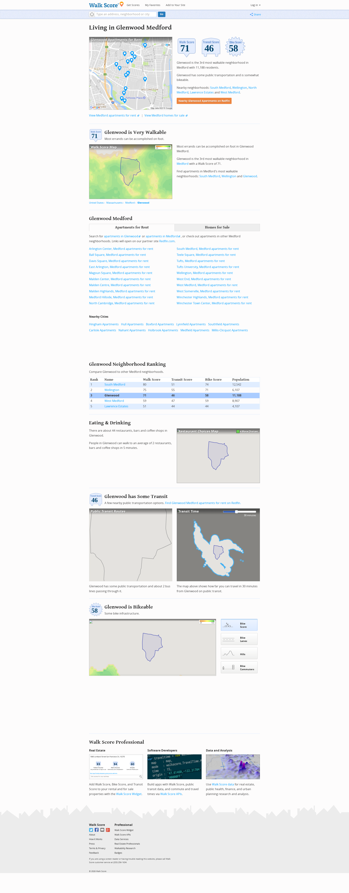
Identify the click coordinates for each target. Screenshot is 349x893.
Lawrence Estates (202, 92)
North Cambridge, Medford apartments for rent (122, 303)
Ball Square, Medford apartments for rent (117, 255)
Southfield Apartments (223, 324)
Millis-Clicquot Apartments (230, 330)
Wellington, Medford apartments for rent (205, 273)
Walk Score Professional (116, 742)
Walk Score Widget (129, 794)
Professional (124, 825)
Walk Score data (223, 784)
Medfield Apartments (194, 330)
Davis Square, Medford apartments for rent (119, 261)
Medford (130, 202)
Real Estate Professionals (127, 844)
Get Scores (133, 5)
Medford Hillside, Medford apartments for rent (121, 297)
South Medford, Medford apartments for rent (208, 249)
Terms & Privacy (97, 848)
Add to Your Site (175, 5)
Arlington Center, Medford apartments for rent (121, 249)
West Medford (230, 92)
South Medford (220, 87)
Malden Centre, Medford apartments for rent (120, 285)
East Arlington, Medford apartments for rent (119, 267)
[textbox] (126, 14)
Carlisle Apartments (102, 330)
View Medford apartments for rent (112, 115)
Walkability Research (125, 848)
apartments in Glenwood (121, 236)
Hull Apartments (132, 324)
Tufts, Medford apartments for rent (201, 261)
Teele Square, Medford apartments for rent (206, 255)
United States (96, 202)
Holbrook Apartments (163, 330)
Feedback (94, 853)
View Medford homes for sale (164, 115)
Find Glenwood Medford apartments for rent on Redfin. (203, 503)
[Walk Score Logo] (106, 4)
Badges (118, 853)
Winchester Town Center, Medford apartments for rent (214, 303)
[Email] (102, 830)
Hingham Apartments (104, 324)
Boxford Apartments (160, 324)
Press (92, 844)
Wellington (239, 87)
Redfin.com (167, 241)
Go (161, 14)
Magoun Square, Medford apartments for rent (120, 273)
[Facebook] (97, 830)
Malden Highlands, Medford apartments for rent (122, 291)
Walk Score (97, 825)
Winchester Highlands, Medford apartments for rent (212, 297)
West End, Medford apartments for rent (204, 279)
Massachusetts (114, 202)
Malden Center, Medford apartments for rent (120, 279)
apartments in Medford (162, 236)
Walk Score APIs (171, 794)
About (92, 834)
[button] (92, 14)
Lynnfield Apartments (191, 324)
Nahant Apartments (132, 330)
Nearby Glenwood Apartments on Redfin (204, 101)
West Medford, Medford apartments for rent (207, 285)
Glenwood (143, 202)
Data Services (122, 839)
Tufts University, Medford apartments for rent (208, 267)
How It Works (95, 839)
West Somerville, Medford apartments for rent (208, 291)
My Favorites (152, 5)
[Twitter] (91, 830)
